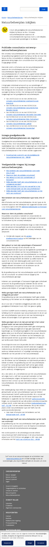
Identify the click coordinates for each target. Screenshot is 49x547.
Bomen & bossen (11, 477)
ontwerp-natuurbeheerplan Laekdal (18, 124)
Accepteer (40, 543)
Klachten (8, 518)
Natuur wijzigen (11, 475)
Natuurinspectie (11, 493)
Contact (8, 516)
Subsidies (9, 503)
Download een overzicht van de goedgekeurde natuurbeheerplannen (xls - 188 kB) (22, 156)
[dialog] (24, 539)
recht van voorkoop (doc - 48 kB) (28, 439)
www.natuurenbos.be (14, 459)
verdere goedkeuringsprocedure (18, 237)
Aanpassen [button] (7, 543)
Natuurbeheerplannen (15, 18)
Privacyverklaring (11, 523)
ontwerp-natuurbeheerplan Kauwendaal (20, 128)
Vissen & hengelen (12, 486)
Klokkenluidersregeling (13, 521)
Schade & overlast (12, 490)
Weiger (30, 543)
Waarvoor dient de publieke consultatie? (20, 175)
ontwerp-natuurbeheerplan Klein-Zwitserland (22, 119)
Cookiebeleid (10, 525)
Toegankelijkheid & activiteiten (16, 488)
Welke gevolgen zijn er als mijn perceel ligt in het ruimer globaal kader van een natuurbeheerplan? (23, 187)
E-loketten (9, 505)
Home (4, 18)
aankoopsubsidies (38, 399)
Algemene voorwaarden (13, 508)
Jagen (7, 481)
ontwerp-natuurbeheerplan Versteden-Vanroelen (23, 115)
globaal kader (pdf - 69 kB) (15, 415)
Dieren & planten (11, 479)
